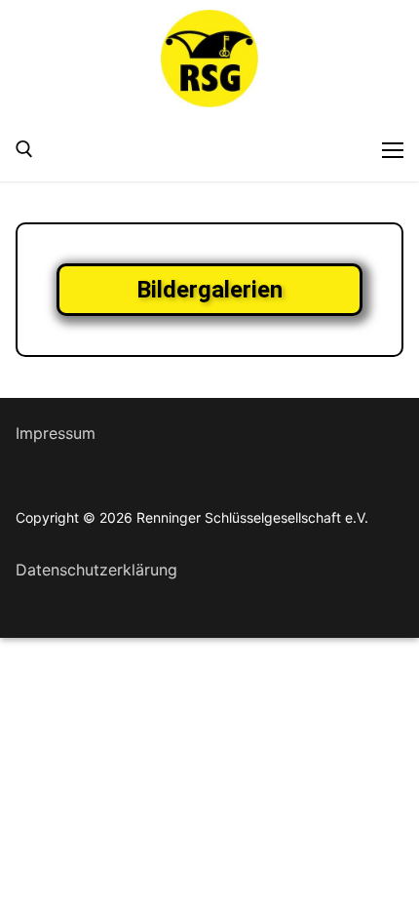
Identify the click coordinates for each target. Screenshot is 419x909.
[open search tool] (24, 149)
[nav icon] (392, 149)
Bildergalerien (209, 289)
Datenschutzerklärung (96, 569)
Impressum (55, 433)
